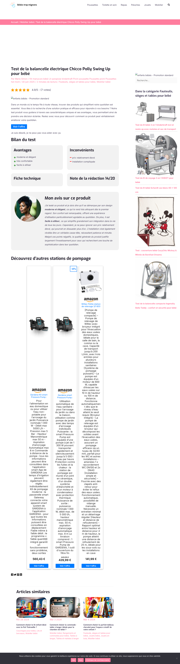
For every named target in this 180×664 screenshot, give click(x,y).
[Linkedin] (21, 575)
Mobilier (159, 5)
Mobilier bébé (103, 81)
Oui (73, 660)
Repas (124, 5)
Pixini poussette (81, 78)
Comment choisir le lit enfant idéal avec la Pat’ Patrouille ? (31, 626)
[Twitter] (15, 575)
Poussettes (92, 5)
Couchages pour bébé (26, 631)
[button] (169, 4)
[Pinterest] (18, 575)
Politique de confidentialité (97, 660)
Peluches (135, 5)
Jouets (147, 5)
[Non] (176, 658)
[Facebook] (12, 575)
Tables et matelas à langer (67, 638)
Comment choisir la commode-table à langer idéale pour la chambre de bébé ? (63, 627)
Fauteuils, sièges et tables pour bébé (77, 81)
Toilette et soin (109, 5)
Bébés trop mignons (27, 4)
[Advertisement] (90, 44)
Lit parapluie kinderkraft (60, 78)
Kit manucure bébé (39, 78)
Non (80, 660)
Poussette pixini (97, 78)
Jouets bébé (94, 636)
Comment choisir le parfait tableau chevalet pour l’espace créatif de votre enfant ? (98, 627)
